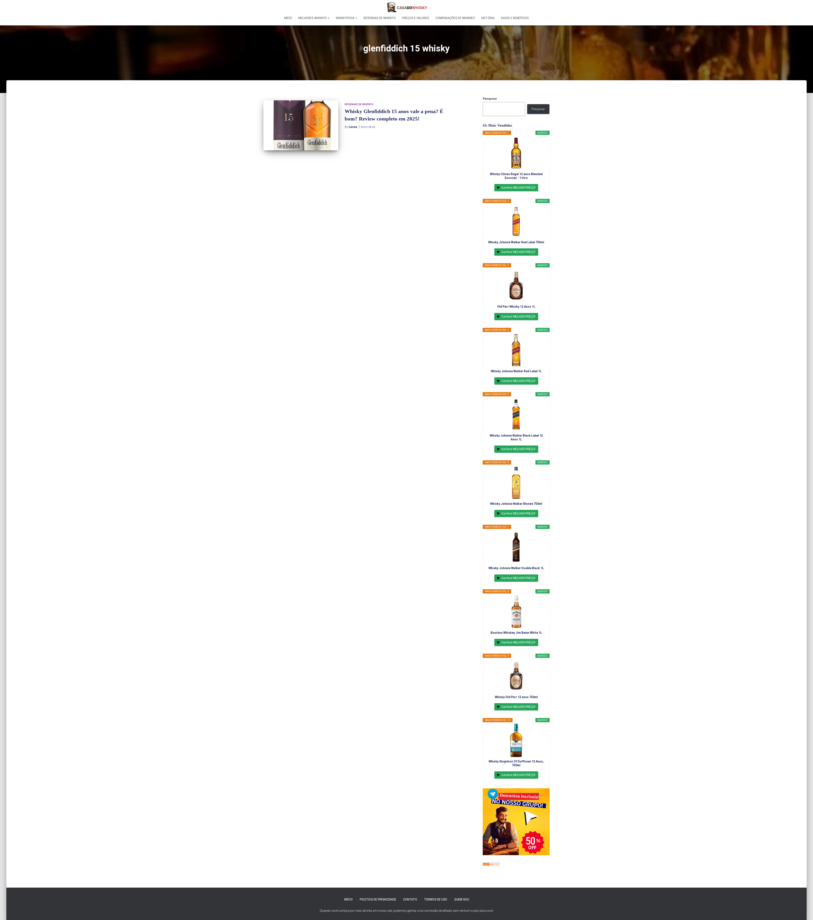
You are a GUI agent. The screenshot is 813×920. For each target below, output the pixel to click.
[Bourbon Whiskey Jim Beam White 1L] (516, 612)
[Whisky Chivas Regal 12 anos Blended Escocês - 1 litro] (516, 153)
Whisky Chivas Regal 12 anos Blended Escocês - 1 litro (516, 176)
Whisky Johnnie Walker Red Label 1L (516, 371)
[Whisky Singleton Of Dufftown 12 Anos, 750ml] (516, 740)
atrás (366, 127)
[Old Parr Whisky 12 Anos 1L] (516, 286)
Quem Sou (461, 899)
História (487, 18)
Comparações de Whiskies (455, 18)
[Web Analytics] (491, 864)
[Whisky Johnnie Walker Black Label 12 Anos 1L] (516, 415)
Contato (410, 899)
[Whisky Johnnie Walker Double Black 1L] (516, 547)
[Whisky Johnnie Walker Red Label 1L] (516, 350)
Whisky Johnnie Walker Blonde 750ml (516, 503)
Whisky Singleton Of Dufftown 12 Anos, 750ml (516, 763)
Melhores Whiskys (312, 18)
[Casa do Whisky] (406, 7)
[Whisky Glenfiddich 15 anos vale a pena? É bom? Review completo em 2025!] (300, 125)
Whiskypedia (345, 18)
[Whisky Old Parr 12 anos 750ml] (516, 676)
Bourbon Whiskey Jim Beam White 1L (516, 632)
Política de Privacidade (378, 899)
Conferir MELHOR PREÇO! (518, 187)
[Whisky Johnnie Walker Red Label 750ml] (516, 221)
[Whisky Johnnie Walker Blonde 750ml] (516, 483)
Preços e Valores (415, 18)
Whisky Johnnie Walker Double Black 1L (516, 568)
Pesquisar (490, 98)
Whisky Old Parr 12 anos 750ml (516, 697)
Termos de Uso (435, 899)
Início (288, 18)
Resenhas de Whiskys (380, 18)
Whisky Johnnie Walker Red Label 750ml (516, 242)
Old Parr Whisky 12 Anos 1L (516, 306)
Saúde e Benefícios (515, 18)
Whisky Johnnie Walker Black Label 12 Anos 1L (516, 437)
